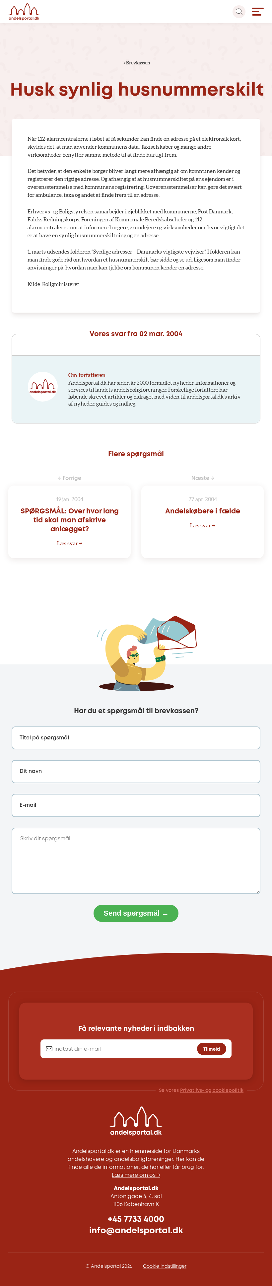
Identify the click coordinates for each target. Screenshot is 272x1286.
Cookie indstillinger (164, 1266)
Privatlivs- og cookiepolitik (211, 1091)
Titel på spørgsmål (44, 737)
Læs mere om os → (136, 1175)
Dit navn (31, 771)
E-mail (28, 805)
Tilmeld (211, 1049)
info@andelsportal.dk (136, 1231)
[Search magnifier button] (239, 12)
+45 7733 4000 (136, 1219)
